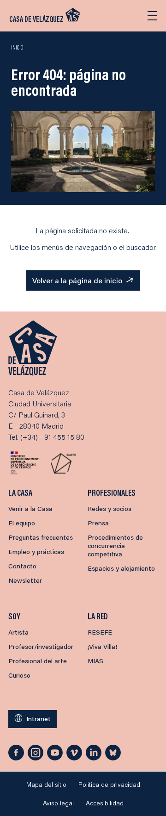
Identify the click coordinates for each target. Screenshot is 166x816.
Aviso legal (58, 803)
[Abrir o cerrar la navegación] (152, 15)
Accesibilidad (105, 803)
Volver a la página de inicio (77, 280)
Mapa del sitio (46, 784)
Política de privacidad (109, 784)
